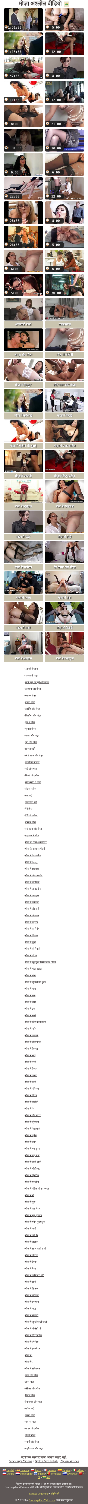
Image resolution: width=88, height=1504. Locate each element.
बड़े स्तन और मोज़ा (33, 828)
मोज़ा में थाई (30, 1055)
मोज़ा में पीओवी (31, 1102)
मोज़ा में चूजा (30, 988)
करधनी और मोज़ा (33, 688)
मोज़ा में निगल (31, 1068)
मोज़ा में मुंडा (30, 1202)
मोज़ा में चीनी (30, 975)
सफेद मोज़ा (30, 1415)
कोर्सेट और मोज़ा (32, 708)
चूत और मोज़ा (31, 742)
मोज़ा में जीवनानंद (33, 1042)
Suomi (41, 1473)
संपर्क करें (55, 1493)
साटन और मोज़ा (32, 1428)
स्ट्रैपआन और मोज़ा (34, 1448)
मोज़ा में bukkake (33, 855)
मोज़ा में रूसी (30, 1228)
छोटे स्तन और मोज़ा (34, 755)
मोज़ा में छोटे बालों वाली (35, 1022)
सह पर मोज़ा (30, 1421)
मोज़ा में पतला (31, 1075)
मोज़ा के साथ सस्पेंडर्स (35, 848)
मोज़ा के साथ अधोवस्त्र (36, 842)
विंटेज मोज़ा (30, 1395)
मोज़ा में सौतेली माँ (33, 1328)
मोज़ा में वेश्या (31, 1261)
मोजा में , (29, 1355)
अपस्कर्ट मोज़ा (31, 675)
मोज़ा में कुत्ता (30, 942)
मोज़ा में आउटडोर (33, 888)
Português (56, 1473)
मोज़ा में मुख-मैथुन (33, 1208)
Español (66, 1470)
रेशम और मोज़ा (31, 1375)
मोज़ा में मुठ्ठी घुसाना (33, 1215)
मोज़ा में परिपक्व (32, 1088)
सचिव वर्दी (29, 1408)
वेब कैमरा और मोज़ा (33, 1401)
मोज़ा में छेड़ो (30, 1015)
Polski (38, 1470)
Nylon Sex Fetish (46, 1461)
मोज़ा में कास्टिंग (32, 928)
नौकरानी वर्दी (31, 802)
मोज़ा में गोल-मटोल (33, 968)
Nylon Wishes (69, 1461)
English (10, 1470)
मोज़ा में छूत (30, 1008)
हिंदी (48, 1477)
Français (52, 1470)
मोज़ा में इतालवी (32, 902)
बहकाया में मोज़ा (32, 835)
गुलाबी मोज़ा (30, 728)
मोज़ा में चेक (30, 995)
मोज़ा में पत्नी (30, 1082)
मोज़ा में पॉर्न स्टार (33, 1115)
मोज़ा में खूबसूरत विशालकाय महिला (40, 962)
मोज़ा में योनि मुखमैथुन (35, 1221)
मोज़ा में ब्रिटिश (32, 1175)
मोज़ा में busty (31, 862)
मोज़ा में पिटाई (31, 1095)
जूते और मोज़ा (31, 768)
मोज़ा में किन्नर (31, 935)
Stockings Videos (20, 1461)
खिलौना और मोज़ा (33, 715)
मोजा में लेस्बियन (32, 1368)
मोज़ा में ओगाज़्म (32, 915)
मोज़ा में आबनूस (32, 895)
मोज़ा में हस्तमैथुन (33, 1348)
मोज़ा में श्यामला (32, 1301)
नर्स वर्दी (28, 795)
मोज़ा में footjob (32, 868)
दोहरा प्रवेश (30, 788)
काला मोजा (30, 702)
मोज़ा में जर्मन (31, 1028)
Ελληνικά (72, 1473)
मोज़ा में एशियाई (32, 908)
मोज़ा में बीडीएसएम (33, 1168)
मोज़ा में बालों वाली (33, 1162)
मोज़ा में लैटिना (31, 1255)
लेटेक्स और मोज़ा (32, 1388)
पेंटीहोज (28, 808)
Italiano (80, 1470)
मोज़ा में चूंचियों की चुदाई (35, 982)
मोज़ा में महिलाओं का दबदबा (37, 1188)
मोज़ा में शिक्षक (31, 1288)
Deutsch (25, 1470)
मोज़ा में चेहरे (30, 1002)
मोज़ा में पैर (29, 1108)
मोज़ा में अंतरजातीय (34, 875)
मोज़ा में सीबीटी (31, 1315)
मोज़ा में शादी (30, 1281)
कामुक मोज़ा (30, 695)
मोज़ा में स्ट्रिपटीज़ (33, 1335)
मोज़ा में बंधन (30, 1142)
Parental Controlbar (38, 1493)
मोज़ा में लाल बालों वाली (35, 1248)
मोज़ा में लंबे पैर (31, 1235)
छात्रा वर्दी (30, 748)
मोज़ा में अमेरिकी (32, 882)
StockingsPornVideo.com (42, 1500)
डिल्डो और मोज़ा (32, 775)
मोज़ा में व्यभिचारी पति (34, 1275)
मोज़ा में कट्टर (31, 922)
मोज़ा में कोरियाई (32, 948)
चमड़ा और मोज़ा (32, 735)
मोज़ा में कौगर (31, 955)
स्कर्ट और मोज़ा (32, 1441)
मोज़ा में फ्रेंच (31, 1135)
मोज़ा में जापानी (31, 1035)
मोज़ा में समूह (30, 1308)
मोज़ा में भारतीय (32, 1182)
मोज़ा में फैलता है (32, 1128)
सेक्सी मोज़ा (30, 1435)
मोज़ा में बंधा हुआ (32, 1148)
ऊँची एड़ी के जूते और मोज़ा (37, 682)
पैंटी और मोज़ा (31, 815)
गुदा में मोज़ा (30, 722)
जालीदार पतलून (32, 762)
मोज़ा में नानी (30, 1062)
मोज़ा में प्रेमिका (32, 1122)
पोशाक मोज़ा (30, 822)
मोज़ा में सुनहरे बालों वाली (36, 1321)
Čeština (10, 1473)
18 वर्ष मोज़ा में (31, 668)
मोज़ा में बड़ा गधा (32, 1155)
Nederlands (26, 1473)
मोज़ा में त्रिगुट (31, 1048)
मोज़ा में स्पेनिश (31, 1341)
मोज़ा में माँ (29, 1195)
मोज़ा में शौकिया (32, 1295)
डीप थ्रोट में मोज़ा (33, 782)
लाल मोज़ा (29, 1381)
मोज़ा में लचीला (31, 1241)
